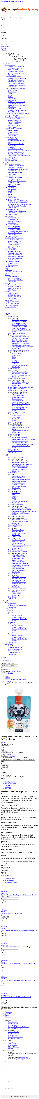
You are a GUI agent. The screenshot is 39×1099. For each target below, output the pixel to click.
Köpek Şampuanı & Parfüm (20, 402)
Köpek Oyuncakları (10, 147)
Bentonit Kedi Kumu (14, 221)
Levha (10, 142)
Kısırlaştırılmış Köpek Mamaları (21, 330)
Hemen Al (4, 767)
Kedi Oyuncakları (10, 249)
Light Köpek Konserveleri (16, 81)
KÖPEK (7, 63)
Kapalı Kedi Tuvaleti (14, 226)
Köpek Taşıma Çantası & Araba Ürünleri (17, 113)
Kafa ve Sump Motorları (12, 303)
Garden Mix (4, 945)
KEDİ (6, 162)
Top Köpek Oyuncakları (15, 149)
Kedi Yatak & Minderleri (12, 236)
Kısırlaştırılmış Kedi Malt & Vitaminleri (20, 204)
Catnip (10, 196)
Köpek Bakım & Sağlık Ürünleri (14, 117)
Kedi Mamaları (9, 176)
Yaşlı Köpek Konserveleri (16, 83)
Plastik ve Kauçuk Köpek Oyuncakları (19, 150)
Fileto (10, 95)
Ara (20, 17)
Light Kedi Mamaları (14, 184)
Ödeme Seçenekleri (10, 783)
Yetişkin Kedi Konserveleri (16, 165)
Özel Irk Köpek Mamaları (16, 73)
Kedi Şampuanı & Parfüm (20, 563)
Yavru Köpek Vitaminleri (15, 103)
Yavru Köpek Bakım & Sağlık (21, 404)
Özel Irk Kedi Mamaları (19, 484)
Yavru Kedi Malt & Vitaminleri (17, 202)
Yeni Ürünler (12, 1043)
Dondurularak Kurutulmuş (20, 365)
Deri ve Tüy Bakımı (14, 125)
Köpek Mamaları (10, 65)
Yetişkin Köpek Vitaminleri (16, 102)
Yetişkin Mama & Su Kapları (17, 110)
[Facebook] (8, 1013)
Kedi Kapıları (9, 266)
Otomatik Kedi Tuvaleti (15, 233)
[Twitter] (7, 1015)
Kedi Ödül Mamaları (11, 187)
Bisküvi (10, 97)
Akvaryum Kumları (10, 307)
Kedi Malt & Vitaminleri (12, 199)
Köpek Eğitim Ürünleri (11, 137)
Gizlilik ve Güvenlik (14, 1038)
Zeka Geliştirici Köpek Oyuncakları (19, 155)
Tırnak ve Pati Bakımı (14, 122)
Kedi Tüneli (15, 585)
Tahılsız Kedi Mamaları (15, 182)
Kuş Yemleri (8, 270)
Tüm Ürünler (12, 75)
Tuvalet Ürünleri (13, 139)
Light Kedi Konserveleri (15, 172)
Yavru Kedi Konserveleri (15, 167)
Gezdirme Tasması (13, 134)
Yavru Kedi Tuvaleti (14, 229)
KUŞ (6, 268)
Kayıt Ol (10, 673)
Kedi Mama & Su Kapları (12, 209)
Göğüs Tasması (13, 132)
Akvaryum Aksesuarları (12, 302)
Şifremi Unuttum (16, 671)
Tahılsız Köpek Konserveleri (16, 85)
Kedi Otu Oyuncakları (15, 258)
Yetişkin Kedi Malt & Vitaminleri (18, 201)
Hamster (7, 275)
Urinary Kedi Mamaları (19, 486)
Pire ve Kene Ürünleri (18, 409)
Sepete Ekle (5, 765)
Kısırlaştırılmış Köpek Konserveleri (22, 347)
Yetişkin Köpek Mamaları (16, 66)
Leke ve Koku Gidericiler (19, 407)
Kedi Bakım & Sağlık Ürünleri (14, 238)
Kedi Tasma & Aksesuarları (13, 261)
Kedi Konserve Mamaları (12, 164)
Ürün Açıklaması (10, 782)
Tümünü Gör (16, 331)
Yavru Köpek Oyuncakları (16, 154)
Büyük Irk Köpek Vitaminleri (17, 105)
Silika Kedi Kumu (13, 219)
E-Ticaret (15, 1096)
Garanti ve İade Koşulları (15, 1037)
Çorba (10, 194)
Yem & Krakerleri (13, 276)
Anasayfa (7, 676)
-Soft (11, 1096)
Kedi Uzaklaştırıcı (17, 567)
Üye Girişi (8, 660)
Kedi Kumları (9, 216)
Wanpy (3, 742)
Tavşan (7, 291)
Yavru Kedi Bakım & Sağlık (20, 565)
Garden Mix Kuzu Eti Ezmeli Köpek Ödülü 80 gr (15, 947)
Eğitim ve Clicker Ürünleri (16, 144)
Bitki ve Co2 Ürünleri (11, 305)
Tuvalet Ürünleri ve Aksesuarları (18, 231)
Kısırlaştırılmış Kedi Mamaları (17, 181)
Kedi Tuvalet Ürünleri (11, 224)
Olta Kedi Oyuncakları (15, 251)
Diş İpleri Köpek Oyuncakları (21, 446)
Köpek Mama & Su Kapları (13, 108)
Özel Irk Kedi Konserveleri (20, 469)
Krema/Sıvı (11, 192)
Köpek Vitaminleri (10, 100)
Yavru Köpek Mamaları (15, 68)
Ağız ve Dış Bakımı (14, 118)
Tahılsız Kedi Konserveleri (16, 171)
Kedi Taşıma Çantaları (11, 214)
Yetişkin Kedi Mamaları (15, 177)
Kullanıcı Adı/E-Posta (7, 663)
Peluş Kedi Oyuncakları (15, 256)
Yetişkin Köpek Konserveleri (17, 78)
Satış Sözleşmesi (13, 1035)
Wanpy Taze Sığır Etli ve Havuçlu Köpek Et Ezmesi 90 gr (18, 963)
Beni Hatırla (7, 671)
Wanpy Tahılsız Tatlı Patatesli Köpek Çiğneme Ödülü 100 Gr (19, 930)
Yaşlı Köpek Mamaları (19, 328)
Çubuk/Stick (12, 92)
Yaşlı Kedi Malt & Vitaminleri (17, 206)
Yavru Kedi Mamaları (14, 179)
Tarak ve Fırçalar (13, 123)
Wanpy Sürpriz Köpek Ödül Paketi (11, 913)
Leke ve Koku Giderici (19, 568)
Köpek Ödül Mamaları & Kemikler (15, 88)
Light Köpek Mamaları (15, 70)
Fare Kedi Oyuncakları (15, 255)
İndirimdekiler (12, 1045)
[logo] (20, 16)
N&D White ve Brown (11, 160)
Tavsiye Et (12, 777)
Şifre (2, 667)
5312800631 (24, 1057)
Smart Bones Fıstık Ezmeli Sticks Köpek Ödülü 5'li (16, 997)
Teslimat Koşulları (13, 1032)
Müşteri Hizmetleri (14, 1047)
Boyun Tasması (13, 130)
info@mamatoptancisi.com (22, 1059)
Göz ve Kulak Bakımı (14, 120)
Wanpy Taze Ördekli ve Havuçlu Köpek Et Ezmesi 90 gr (18, 980)
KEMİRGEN (9, 273)
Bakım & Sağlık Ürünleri (15, 280)
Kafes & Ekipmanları (14, 278)
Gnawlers (4, 893)
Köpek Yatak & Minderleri (12, 115)
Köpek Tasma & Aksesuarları (13, 129)
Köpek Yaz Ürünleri (11, 159)
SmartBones (4, 995)
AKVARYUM (9, 300)
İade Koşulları (9, 788)
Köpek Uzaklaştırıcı (18, 405)
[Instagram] (8, 1012)
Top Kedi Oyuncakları (15, 253)
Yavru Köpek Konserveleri (16, 80)
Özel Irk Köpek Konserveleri (21, 345)
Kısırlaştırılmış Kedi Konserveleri (18, 169)
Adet (2, 761)
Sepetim (10, 1048)
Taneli (10, 93)
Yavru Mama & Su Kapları (16, 112)
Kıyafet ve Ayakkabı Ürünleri (17, 140)
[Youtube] (8, 1017)
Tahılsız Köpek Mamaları (15, 71)
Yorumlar (7, 785)
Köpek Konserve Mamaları (13, 76)
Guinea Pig (8, 283)
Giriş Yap (4, 673)
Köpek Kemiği (12, 90)
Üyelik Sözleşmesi (13, 1033)
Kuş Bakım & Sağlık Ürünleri (13, 271)
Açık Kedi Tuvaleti (14, 228)
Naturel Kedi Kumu (14, 218)
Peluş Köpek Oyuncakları (16, 152)
